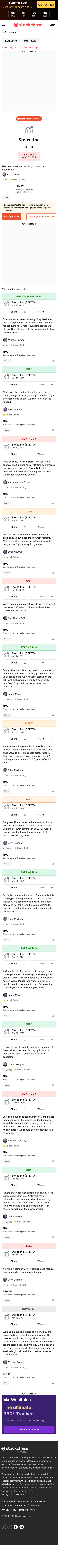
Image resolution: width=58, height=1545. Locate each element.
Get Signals (10, 216)
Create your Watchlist (40, 216)
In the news (7, 1505)
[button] (29, 174)
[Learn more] (53, 360)
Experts (18, 1501)
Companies (7, 1501)
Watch (40, 311)
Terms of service (26, 1509)
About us (27, 1501)
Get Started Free (27, 1429)
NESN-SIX (10, 40)
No (6, 179)
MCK (30, 40)
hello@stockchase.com (12, 1494)
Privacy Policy (8, 1509)
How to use (39, 1501)
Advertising (20, 1505)
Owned (9, 699)
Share (14, 311)
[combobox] (29, 32)
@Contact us (34, 1505)
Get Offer (46, 4)
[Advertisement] (29, 82)
